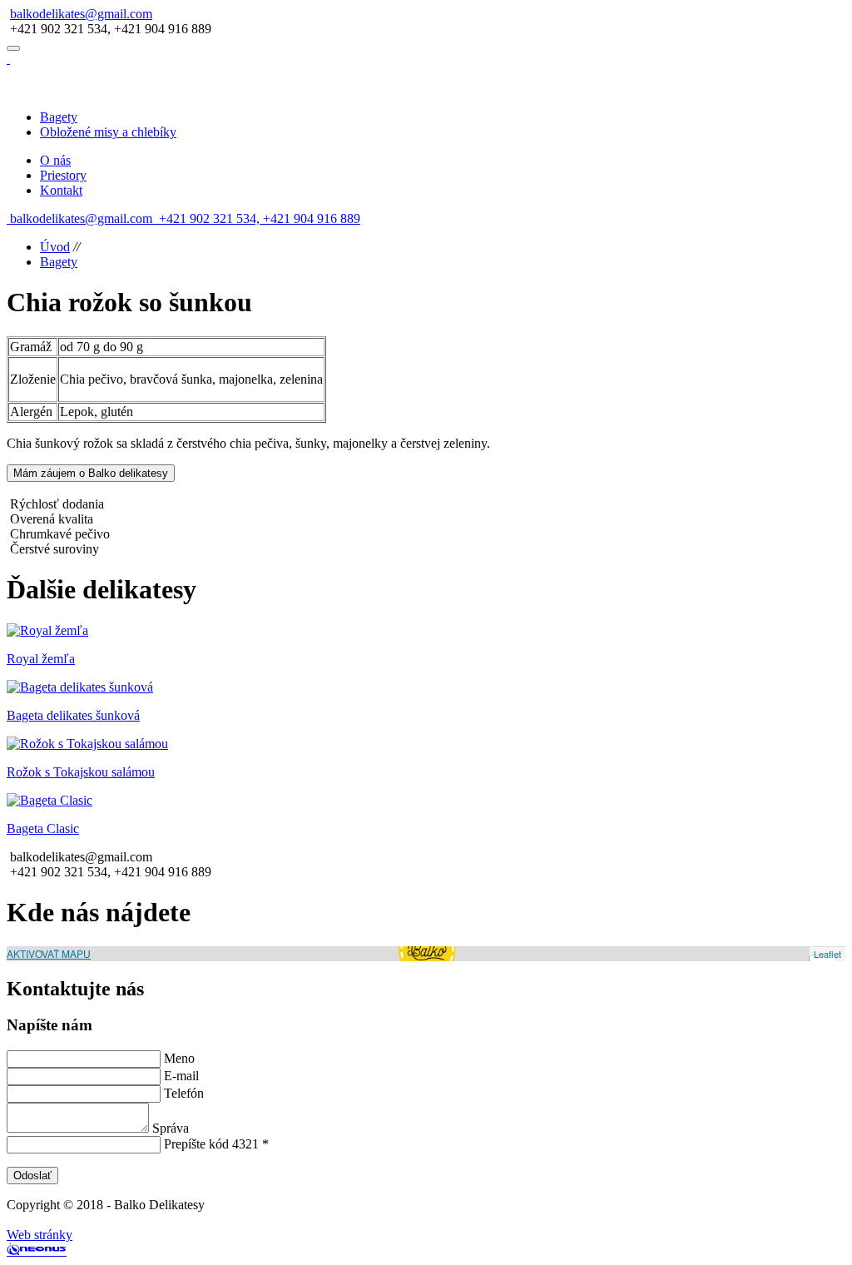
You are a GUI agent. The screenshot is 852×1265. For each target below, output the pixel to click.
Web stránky (39, 1235)
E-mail (181, 1076)
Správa (170, 1128)
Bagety (58, 262)
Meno (179, 1058)
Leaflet (827, 953)
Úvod (55, 247)
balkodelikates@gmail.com (81, 14)
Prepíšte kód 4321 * (216, 1144)
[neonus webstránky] (37, 1250)
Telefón (184, 1093)
